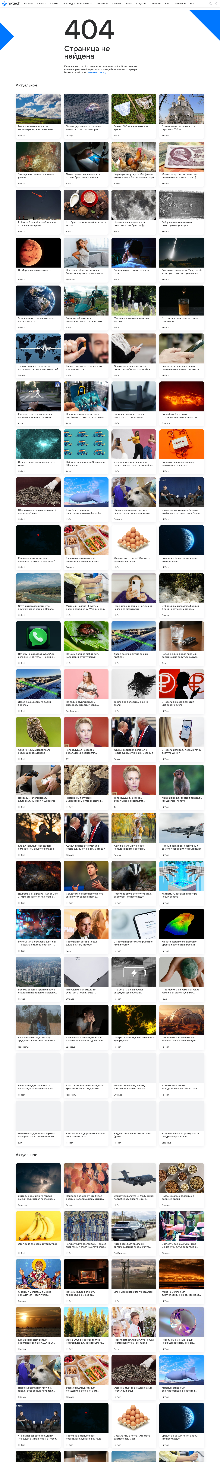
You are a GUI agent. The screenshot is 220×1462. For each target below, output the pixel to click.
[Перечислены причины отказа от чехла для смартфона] (133, 595)
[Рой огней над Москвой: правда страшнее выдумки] (38, 212)
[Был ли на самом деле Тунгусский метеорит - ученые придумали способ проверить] (181, 260)
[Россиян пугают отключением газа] (133, 260)
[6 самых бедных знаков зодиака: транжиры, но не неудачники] (86, 1075)
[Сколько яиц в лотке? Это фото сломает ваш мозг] (133, 547)
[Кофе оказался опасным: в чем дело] (86, 1315)
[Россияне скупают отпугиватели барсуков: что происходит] (133, 883)
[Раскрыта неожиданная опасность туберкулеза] (133, 1027)
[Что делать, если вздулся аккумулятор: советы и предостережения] (133, 979)
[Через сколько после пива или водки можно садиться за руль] (181, 643)
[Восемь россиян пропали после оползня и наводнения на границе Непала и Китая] (38, 979)
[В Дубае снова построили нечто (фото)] (133, 1123)
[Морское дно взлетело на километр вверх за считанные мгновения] (38, 116)
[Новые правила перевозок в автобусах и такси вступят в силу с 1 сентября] (86, 403)
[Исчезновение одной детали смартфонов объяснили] (181, 1171)
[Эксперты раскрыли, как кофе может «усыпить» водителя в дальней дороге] (181, 1425)
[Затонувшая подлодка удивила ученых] (38, 164)
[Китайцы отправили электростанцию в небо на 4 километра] (86, 499)
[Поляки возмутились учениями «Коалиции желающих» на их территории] (181, 1267)
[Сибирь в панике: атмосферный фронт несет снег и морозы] (181, 595)
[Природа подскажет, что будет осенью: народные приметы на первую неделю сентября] (86, 1377)
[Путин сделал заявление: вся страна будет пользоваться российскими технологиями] (86, 164)
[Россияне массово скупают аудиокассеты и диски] (181, 451)
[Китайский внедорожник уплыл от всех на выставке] (86, 1123)
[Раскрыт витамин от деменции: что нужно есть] (86, 355)
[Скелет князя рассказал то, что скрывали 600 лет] (181, 116)
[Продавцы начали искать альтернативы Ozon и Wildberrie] (38, 787)
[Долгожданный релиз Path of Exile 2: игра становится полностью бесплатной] (38, 883)
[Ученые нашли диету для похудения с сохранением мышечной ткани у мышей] (86, 547)
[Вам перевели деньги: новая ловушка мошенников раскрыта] (181, 355)
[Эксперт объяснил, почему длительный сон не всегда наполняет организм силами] (133, 1075)
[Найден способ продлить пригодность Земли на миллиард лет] (181, 1219)
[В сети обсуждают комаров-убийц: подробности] (133, 1219)
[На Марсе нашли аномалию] (38, 260)
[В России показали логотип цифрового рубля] (181, 691)
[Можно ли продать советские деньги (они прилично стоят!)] (181, 164)
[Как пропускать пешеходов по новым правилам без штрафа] (38, 403)
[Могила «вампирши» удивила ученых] (133, 308)
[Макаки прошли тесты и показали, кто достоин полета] (181, 787)
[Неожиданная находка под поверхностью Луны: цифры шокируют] (133, 212)
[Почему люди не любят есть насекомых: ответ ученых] (86, 643)
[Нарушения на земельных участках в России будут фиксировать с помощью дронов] (86, 979)
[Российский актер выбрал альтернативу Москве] (86, 931)
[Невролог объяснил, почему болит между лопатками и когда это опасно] (86, 260)
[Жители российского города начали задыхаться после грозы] (38, 1377)
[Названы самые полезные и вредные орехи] (181, 1377)
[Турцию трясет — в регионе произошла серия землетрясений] (38, 355)
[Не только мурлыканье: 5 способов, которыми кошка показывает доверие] (86, 691)
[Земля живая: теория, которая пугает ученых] (38, 308)
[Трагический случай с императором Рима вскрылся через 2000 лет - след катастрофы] (86, 787)
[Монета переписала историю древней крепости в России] (181, 931)
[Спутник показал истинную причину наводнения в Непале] (38, 595)
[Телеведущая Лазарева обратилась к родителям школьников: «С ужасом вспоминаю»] (86, 739)
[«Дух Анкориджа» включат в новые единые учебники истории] (133, 739)
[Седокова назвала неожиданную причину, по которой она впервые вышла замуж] (38, 1315)
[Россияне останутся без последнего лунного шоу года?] (38, 547)
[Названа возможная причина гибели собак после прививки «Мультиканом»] (133, 499)
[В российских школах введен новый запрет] (86, 1219)
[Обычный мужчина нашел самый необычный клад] (38, 499)
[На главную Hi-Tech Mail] (13, 3)
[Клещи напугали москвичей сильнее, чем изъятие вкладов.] (38, 835)
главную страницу (96, 72)
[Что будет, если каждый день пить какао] (86, 212)
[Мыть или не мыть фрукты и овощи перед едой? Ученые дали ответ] (86, 595)
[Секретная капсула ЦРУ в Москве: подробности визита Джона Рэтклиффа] (133, 1377)
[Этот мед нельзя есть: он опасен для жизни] (181, 308)
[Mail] (4, 3)
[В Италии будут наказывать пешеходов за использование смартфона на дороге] (38, 1075)
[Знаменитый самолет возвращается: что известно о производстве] (86, 308)
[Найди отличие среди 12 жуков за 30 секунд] (86, 451)
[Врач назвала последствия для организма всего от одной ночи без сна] (86, 1027)
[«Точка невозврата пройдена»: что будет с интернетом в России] (181, 499)
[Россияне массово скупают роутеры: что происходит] (133, 403)
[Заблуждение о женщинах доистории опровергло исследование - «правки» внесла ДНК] (181, 212)
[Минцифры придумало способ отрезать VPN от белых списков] (133, 1267)
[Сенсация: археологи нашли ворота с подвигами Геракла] (133, 1171)
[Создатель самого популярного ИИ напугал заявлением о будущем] (86, 883)
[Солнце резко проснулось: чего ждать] (38, 451)
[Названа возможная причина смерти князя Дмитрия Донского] (38, 1219)
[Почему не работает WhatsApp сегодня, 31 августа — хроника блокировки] (38, 643)
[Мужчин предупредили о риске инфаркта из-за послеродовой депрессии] (38, 1123)
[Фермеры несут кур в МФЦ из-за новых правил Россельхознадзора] (133, 164)
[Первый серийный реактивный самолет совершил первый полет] (181, 835)
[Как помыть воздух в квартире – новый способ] (181, 883)
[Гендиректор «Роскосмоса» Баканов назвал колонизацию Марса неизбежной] (181, 1027)
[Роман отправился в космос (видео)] (181, 1315)
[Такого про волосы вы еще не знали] (133, 691)
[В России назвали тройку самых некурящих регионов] (181, 1123)
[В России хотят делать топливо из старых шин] (86, 1171)
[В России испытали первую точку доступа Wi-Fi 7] (181, 739)
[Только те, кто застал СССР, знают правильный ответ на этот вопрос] (86, 1425)
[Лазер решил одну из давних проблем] (133, 643)
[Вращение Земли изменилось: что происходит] (181, 547)
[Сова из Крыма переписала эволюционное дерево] (38, 739)
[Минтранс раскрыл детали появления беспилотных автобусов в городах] (133, 1315)
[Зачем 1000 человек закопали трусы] (133, 116)
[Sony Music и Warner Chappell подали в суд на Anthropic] (38, 1171)
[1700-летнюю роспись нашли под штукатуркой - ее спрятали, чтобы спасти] (86, 1267)
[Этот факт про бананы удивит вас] (38, 1425)
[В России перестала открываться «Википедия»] (133, 931)
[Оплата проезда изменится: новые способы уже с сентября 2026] (133, 355)
